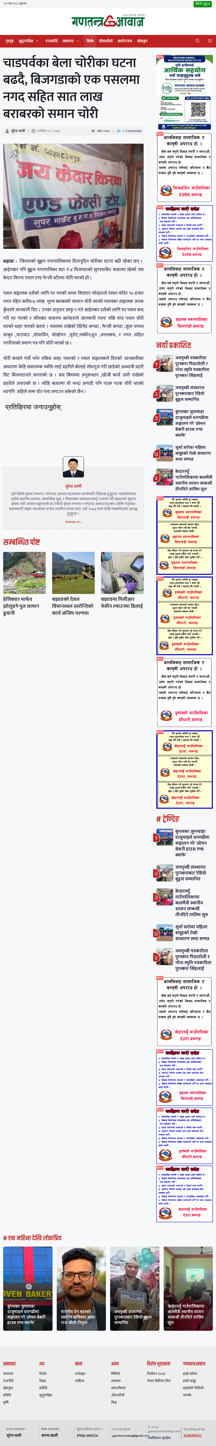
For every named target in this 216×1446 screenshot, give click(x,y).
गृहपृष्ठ (10, 41)
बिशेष (90, 41)
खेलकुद (142, 41)
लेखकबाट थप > (73, 522)
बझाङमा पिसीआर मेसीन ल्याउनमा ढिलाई (122, 603)
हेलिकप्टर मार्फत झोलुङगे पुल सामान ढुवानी (21, 606)
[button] (198, 41)
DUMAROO (192, 1436)
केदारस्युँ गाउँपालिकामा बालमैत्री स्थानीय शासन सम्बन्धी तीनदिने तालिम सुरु (193, 480)
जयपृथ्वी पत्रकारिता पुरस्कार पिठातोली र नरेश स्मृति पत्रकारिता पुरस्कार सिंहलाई (192, 366)
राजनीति (52, 41)
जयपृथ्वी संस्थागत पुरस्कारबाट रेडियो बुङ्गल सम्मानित (189, 393)
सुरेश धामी (18, 131)
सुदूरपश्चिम (26, 41)
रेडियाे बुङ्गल (202, 4)
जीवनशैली (106, 41)
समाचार (68, 41)
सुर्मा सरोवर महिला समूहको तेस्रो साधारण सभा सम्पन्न (193, 453)
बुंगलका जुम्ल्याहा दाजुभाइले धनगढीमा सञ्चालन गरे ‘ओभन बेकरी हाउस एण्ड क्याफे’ (191, 423)
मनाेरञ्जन (125, 41)
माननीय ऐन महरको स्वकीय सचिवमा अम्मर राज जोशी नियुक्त (78, 1317)
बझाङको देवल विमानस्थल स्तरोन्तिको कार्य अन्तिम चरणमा (72, 606)
